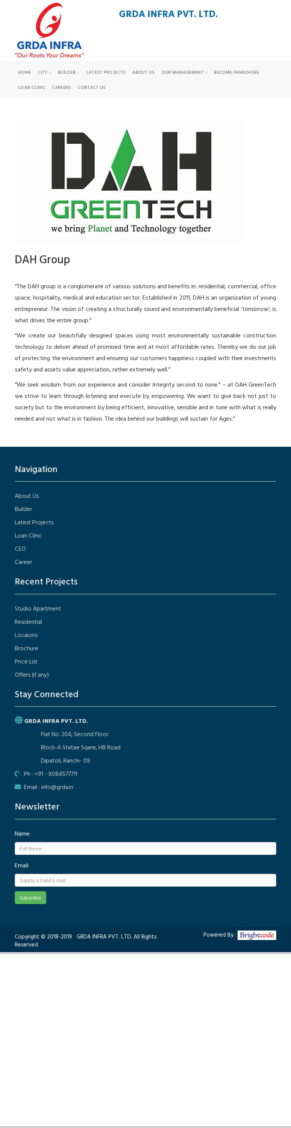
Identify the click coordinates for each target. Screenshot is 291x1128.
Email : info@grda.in (47, 786)
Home (24, 71)
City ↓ (44, 71)
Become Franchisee (236, 71)
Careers (61, 87)
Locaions (26, 634)
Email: (22, 865)
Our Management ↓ (185, 71)
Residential (28, 621)
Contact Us (92, 87)
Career (23, 561)
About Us (143, 71)
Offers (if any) (32, 674)
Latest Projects (106, 71)
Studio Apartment (38, 608)
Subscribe (30, 897)
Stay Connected (46, 694)
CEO (20, 548)
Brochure (26, 648)
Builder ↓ (69, 71)
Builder (23, 508)
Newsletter (37, 806)
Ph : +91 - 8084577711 (48, 773)
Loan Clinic (31, 87)
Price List (26, 661)
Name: (23, 833)
